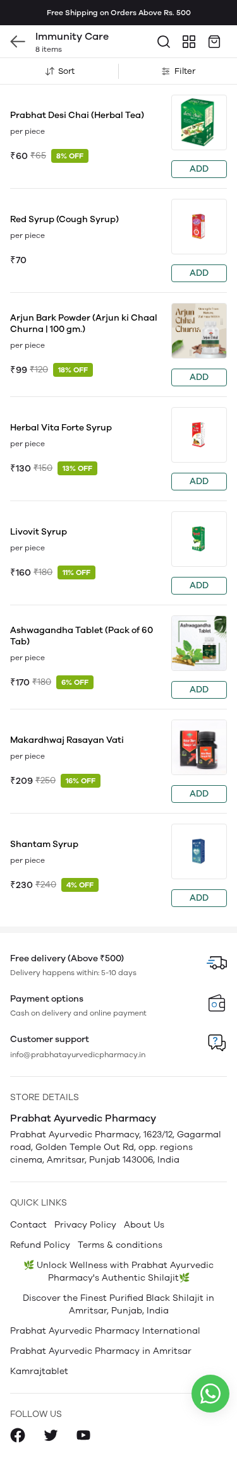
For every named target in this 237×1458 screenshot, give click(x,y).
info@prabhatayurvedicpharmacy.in (77, 1054)
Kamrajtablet (39, 1371)
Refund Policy (40, 1245)
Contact (28, 1224)
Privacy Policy (85, 1224)
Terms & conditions (120, 1245)
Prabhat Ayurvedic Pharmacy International (105, 1330)
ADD (199, 168)
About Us (144, 1224)
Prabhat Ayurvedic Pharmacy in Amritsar (100, 1351)
